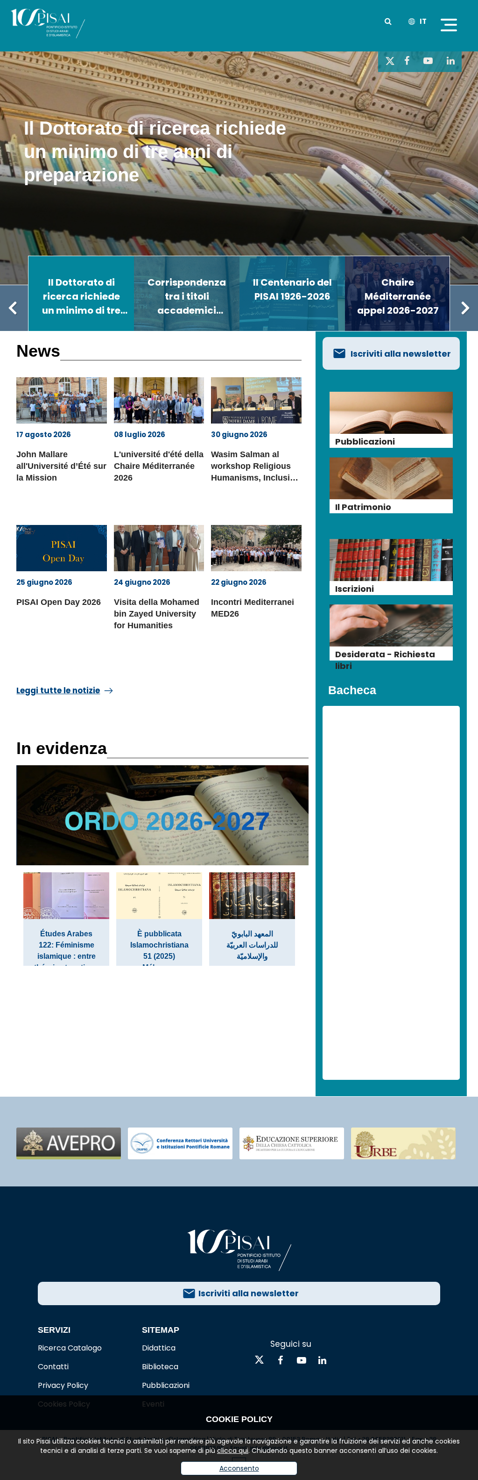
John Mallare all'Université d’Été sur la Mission (61, 466)
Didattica (159, 1348)
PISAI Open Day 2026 (58, 602)
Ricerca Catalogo (70, 1348)
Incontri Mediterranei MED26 (252, 607)
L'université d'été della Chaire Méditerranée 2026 (159, 466)
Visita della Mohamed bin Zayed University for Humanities (156, 613)
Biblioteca (160, 1366)
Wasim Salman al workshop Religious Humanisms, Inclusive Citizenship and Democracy (255, 468)
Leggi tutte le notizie (58, 690)
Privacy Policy (63, 1385)
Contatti (53, 1366)
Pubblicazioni (166, 1385)
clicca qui (232, 1450)
